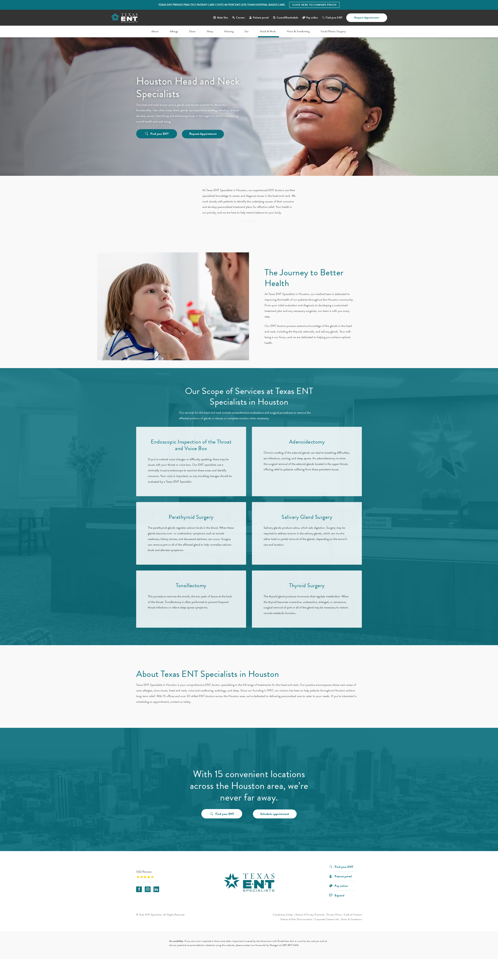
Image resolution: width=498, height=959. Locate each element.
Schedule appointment (274, 814)
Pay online (341, 885)
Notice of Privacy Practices (309, 915)
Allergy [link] (174, 31)
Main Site (222, 18)
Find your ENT (334, 18)
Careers (240, 18)
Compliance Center (283, 915)
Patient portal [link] (260, 18)
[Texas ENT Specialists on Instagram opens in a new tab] (147, 889)
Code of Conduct (353, 915)
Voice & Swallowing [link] (298, 31)
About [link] (155, 31)
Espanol (340, 895)
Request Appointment (366, 18)
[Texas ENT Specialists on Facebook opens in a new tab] (139, 889)
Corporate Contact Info (327, 919)
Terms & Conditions (351, 919)
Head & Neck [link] (268, 31)
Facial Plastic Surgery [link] (333, 31)
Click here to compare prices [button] (314, 5)
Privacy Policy (334, 915)
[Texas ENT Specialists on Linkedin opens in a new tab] (156, 889)
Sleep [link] (210, 31)
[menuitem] (155, 31)
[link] (160, 874)
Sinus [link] (192, 31)
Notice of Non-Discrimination (296, 919)
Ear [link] (247, 31)
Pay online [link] (312, 18)
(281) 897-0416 (290, 945)
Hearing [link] (229, 31)
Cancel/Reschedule (287, 18)
